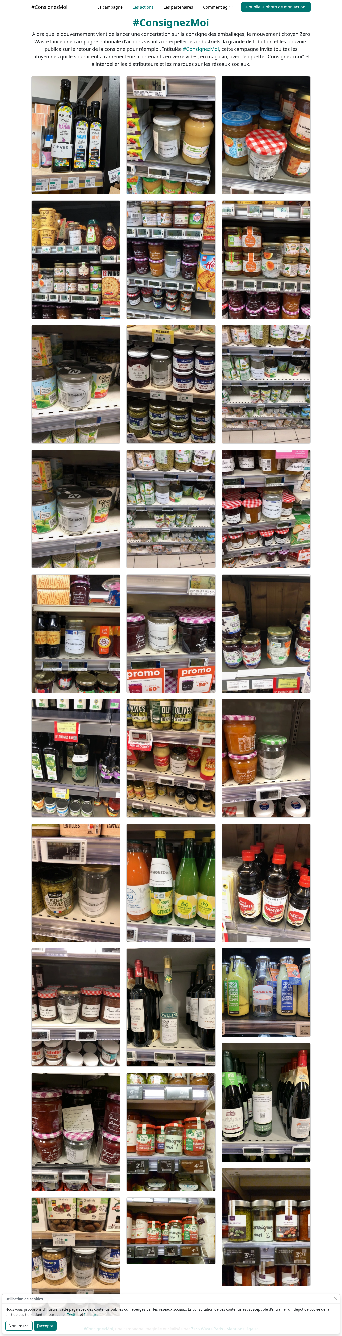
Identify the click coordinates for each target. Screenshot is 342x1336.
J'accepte (45, 1326)
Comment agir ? (218, 7)
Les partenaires (178, 7)
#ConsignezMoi (49, 7)
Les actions (143, 7)
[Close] (335, 1298)
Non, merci (19, 1326)
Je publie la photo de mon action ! (275, 7)
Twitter (73, 1314)
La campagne (110, 7)
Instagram (93, 1314)
